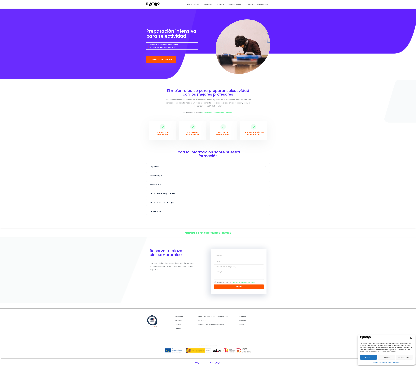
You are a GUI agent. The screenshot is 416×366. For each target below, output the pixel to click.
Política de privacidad (385, 362)
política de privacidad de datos (244, 282)
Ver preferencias (404, 357)
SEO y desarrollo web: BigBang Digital (208, 363)
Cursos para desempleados (258, 4)
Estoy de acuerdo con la (235, 282)
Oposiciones (207, 4)
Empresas (220, 4)
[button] (412, 338)
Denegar (386, 357)
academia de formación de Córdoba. (217, 112)
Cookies (375, 362)
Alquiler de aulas (193, 4)
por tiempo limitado (208, 232)
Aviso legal (396, 362)
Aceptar (368, 357)
